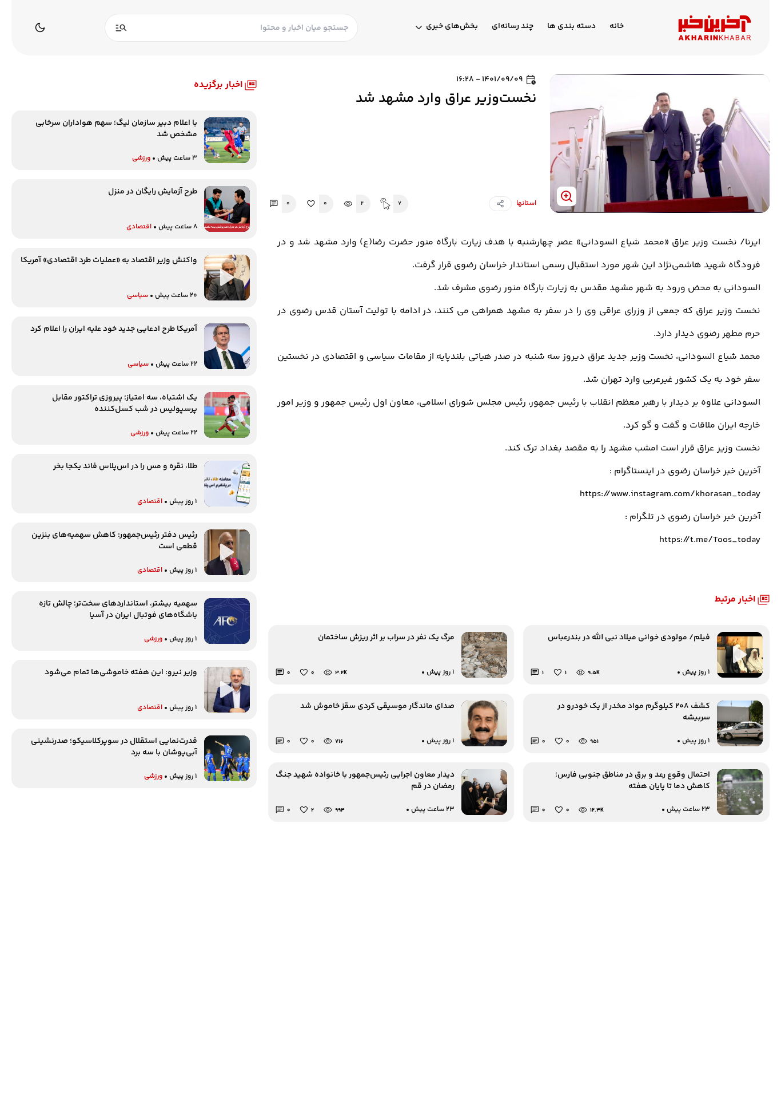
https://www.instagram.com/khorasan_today (670, 494)
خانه (616, 27)
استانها (526, 203)
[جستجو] (121, 28)
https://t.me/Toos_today (709, 540)
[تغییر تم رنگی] (40, 27)
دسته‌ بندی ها (571, 27)
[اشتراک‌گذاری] (500, 203)
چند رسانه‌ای (512, 27)
